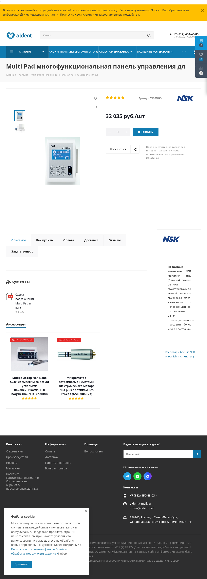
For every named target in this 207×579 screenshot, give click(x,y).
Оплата (50, 451)
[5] (123, 97)
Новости (12, 463)
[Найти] (149, 35)
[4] (119, 97)
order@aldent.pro (142, 508)
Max (148, 476)
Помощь (91, 444)
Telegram (127, 476)
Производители (17, 457)
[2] (111, 97)
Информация (55, 444)
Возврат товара (56, 468)
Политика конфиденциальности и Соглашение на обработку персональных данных (22, 481)
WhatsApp (137, 476)
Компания (14, 444)
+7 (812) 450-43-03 (186, 34)
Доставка (51, 457)
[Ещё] (184, 52)
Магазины (13, 468)
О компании (14, 451)
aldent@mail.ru (140, 503)
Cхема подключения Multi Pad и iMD (25, 301)
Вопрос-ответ (93, 451)
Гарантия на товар (58, 463)
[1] (108, 97)
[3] (115, 97)
